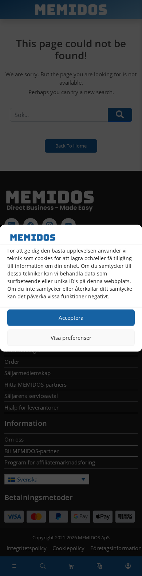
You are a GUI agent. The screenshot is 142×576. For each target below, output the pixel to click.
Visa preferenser (71, 337)
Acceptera (71, 317)
